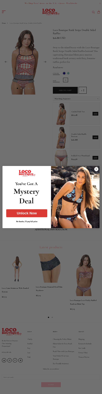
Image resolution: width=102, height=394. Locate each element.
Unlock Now (27, 213)
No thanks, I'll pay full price (26, 221)
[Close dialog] (96, 169)
